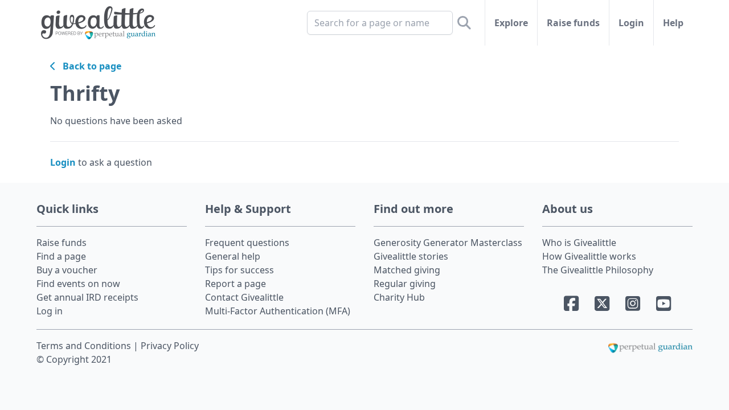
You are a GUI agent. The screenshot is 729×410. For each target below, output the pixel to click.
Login (631, 23)
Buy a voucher (66, 270)
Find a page (61, 256)
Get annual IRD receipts (87, 297)
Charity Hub (399, 297)
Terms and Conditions (84, 345)
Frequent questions (247, 242)
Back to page (88, 66)
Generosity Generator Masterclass (448, 242)
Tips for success (239, 270)
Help (673, 23)
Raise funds (573, 23)
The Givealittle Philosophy (597, 270)
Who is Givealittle (579, 242)
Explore (511, 23)
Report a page (235, 283)
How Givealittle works (589, 256)
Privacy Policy (170, 345)
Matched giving (407, 270)
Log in (49, 311)
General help (232, 256)
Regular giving (405, 283)
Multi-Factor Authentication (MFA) (277, 311)
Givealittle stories (411, 256)
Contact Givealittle (244, 297)
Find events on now (78, 283)
